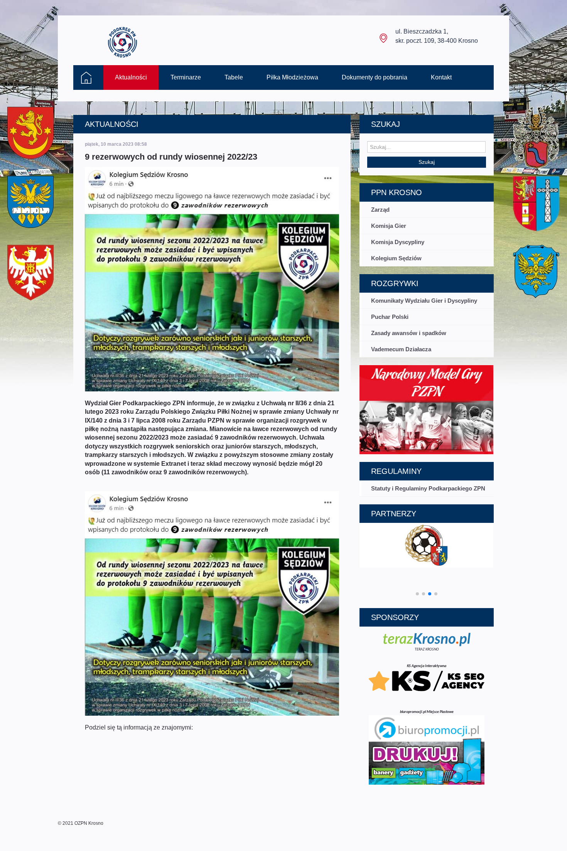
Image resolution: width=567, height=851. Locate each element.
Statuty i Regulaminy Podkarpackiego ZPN (428, 488)
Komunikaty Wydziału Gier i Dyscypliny (424, 300)
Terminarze (185, 77)
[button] (417, 593)
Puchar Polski (389, 316)
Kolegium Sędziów (396, 258)
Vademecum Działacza (401, 349)
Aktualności (131, 77)
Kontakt (441, 77)
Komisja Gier (388, 225)
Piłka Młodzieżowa (292, 77)
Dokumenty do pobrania (374, 77)
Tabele (233, 77)
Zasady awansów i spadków (408, 333)
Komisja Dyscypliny (397, 242)
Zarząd (380, 209)
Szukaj (426, 162)
